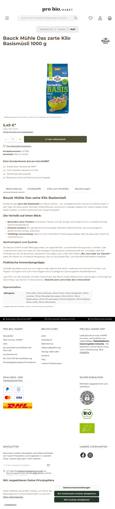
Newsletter (8, 336)
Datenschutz (47, 344)
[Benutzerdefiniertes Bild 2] (18, 389)
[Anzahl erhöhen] (20, 139)
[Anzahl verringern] (6, 139)
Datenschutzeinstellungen (76, 487)
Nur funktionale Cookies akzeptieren (77, 493)
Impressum (46, 340)
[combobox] (44, 18)
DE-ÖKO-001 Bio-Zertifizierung (17, 358)
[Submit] (49, 465)
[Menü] (7, 18)
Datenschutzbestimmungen (30, 471)
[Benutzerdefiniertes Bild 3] (13, 397)
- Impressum (10, 504)
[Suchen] (75, 18)
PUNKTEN (84, 352)
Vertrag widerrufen (50, 352)
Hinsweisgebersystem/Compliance (19, 362)
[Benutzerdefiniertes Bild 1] (7, 389)
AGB (43, 336)
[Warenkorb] (109, 18)
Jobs (5, 344)
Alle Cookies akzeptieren (77, 499)
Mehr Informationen (13, 497)
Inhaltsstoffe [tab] (34, 188)
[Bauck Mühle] (105, 41)
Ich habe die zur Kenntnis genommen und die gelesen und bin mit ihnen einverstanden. (28, 473)
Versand (45, 355)
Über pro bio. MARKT (13, 340)
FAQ (43, 359)
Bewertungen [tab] (82, 188)
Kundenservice (10, 354)
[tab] (14, 189)
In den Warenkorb (55, 139)
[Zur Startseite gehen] (57, 9)
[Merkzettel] (91, 18)
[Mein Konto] (100, 18)
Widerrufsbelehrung (51, 347)
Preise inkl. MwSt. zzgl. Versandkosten (18, 132)
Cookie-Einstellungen (51, 363)
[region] (57, 86)
